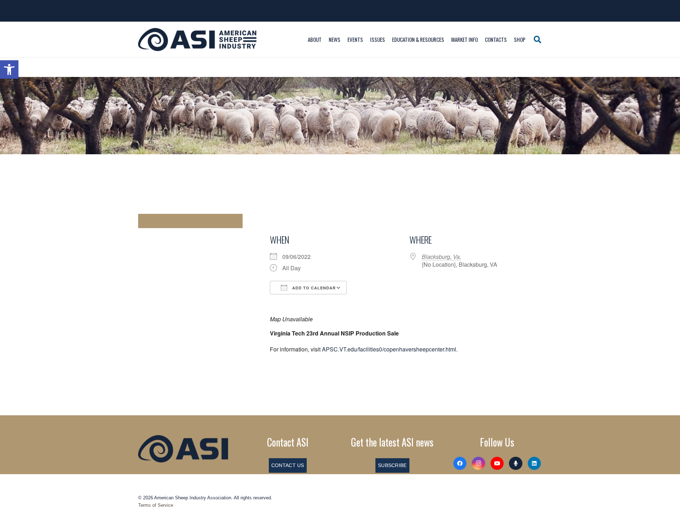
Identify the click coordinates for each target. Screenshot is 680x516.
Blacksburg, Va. (441, 257)
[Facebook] (460, 463)
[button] (9, 69)
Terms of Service (155, 505)
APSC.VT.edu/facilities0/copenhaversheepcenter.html (389, 349)
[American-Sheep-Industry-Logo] (197, 39)
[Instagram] (478, 463)
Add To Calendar (313, 287)
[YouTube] (497, 463)
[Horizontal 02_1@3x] (183, 448)
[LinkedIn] (534, 463)
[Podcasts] (515, 463)
